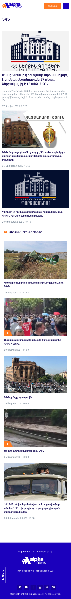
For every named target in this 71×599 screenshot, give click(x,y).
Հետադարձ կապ (42, 551)
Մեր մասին (24, 551)
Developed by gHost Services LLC (35, 570)
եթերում (52, 6)
